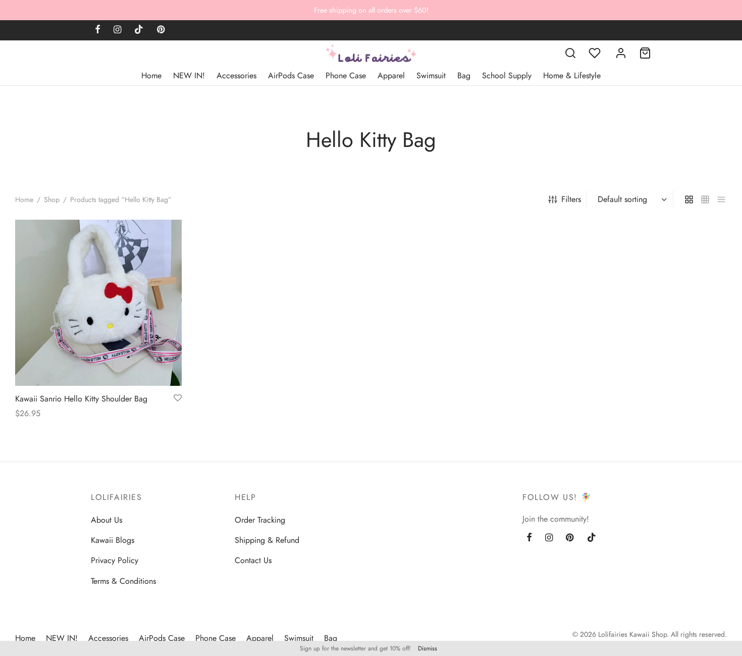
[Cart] (645, 53)
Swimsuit (431, 75)
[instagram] (117, 30)
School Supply (507, 75)
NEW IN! (189, 75)
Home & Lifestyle (572, 75)
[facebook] (97, 30)
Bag (463, 75)
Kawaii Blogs (112, 540)
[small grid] (705, 199)
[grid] (689, 199)
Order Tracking (260, 520)
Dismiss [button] (427, 648)
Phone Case (346, 75)
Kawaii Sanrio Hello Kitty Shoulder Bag (81, 399)
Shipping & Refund (267, 540)
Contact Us (253, 560)
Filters (571, 199)
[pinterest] (161, 30)
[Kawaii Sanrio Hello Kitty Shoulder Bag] (98, 303)
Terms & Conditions (123, 581)
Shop (52, 199)
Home (151, 75)
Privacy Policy (114, 560)
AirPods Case (291, 75)
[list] (721, 199)
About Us (106, 520)
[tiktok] (138, 30)
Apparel (391, 75)
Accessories (236, 75)
